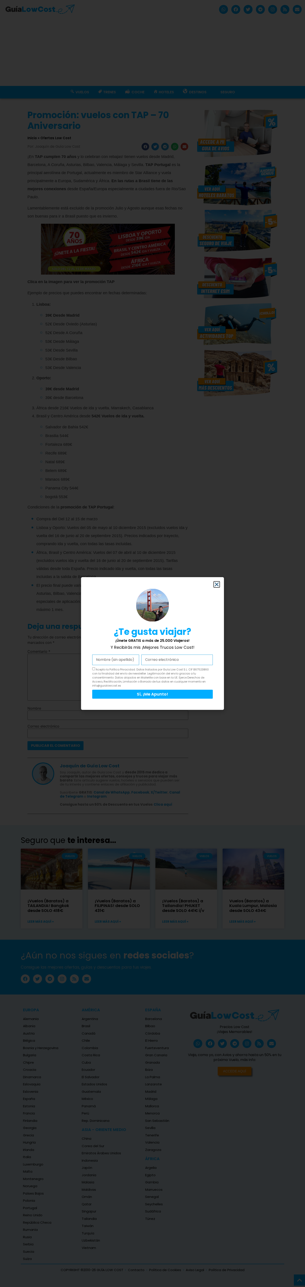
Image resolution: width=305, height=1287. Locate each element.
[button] (216, 584)
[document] (152, 643)
